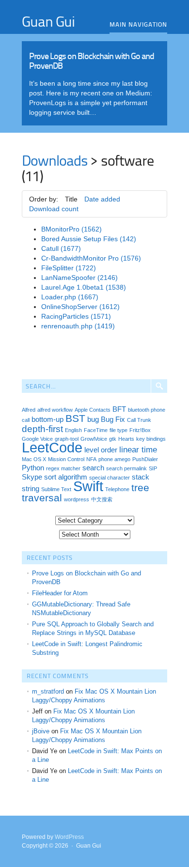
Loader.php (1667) (69, 297)
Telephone (117, 489)
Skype (32, 477)
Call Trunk (139, 420)
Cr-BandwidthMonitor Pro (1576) (91, 258)
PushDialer (145, 459)
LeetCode (52, 447)
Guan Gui (48, 21)
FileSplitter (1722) (68, 268)
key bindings (151, 439)
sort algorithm (65, 477)
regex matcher (63, 468)
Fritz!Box (140, 430)
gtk (112, 439)
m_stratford (48, 691)
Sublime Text (56, 489)
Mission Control (66, 459)
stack (140, 477)
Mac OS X (34, 459)
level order (100, 450)
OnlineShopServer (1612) (80, 306)
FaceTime (96, 430)
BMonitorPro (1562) (71, 229)
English (73, 430)
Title (71, 199)
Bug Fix (113, 419)
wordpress (76, 499)
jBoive (40, 731)
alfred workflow (55, 410)
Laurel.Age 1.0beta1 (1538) (83, 287)
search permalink (126, 468)
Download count (54, 209)
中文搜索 (101, 499)
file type (118, 430)
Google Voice (37, 439)
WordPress (69, 837)
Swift (88, 486)
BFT (119, 409)
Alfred (28, 410)
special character (109, 477)
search (93, 468)
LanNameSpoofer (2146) (79, 277)
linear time (138, 449)
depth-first (42, 428)
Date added (102, 199)
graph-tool (67, 439)
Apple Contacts (92, 410)
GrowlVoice (93, 439)
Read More (94, 81)
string (30, 489)
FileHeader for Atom (60, 593)
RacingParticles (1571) (76, 316)
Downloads (55, 160)
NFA (91, 459)
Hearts (126, 439)
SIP (153, 468)
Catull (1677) (61, 248)
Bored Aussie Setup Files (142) (88, 239)
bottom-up (47, 419)
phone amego (114, 459)
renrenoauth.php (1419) (78, 326)
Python (33, 468)
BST (75, 418)
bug (93, 419)
